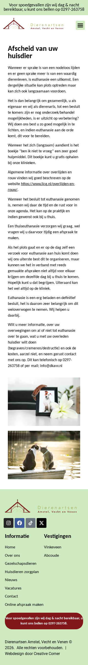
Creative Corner (47, 653)
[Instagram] (8, 523)
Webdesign (14, 653)
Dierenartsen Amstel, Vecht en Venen (36, 642)
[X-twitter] (41, 523)
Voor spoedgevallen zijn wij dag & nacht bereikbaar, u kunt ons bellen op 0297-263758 (44, 7)
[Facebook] (19, 523)
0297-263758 (57, 623)
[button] (80, 25)
